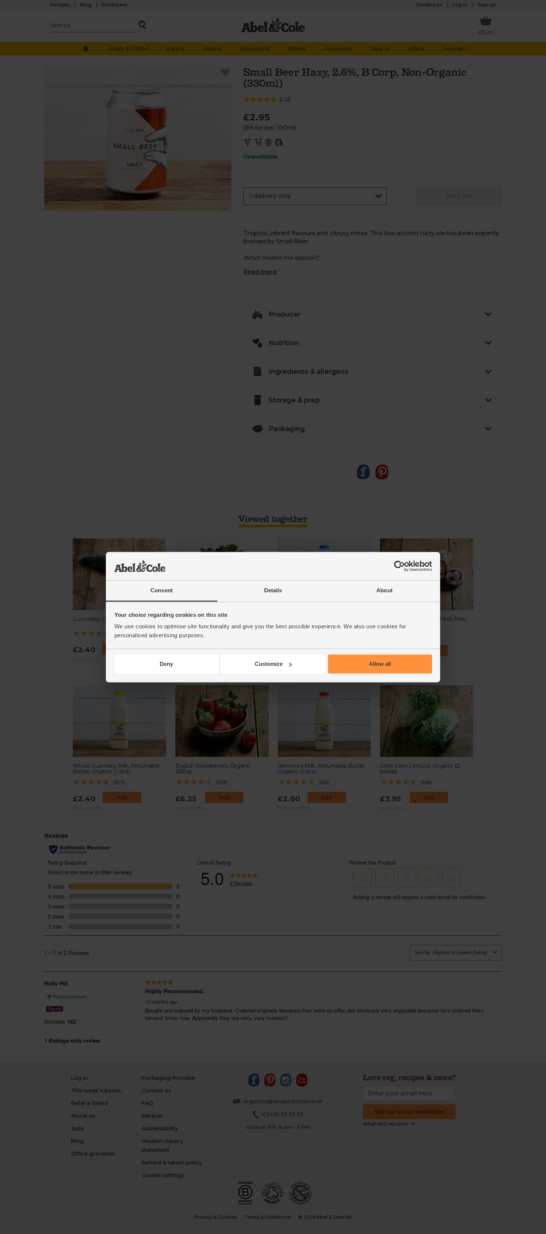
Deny (166, 664)
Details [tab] (273, 590)
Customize (269, 664)
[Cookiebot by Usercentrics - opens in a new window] (399, 565)
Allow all (380, 664)
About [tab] (384, 590)
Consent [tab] (161, 590)
